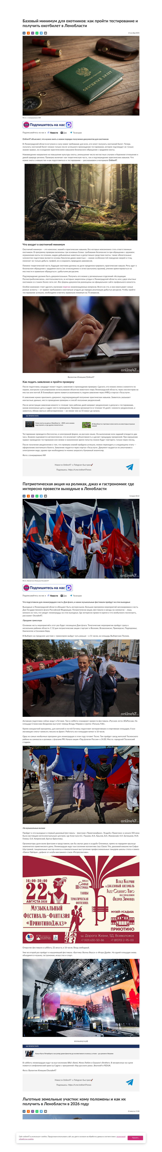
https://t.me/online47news (79, 470)
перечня (67, 287)
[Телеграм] (71, 134)
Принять (135, 1138)
